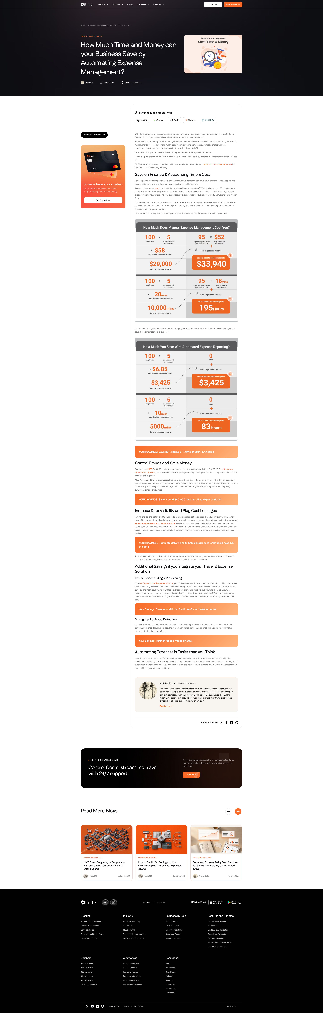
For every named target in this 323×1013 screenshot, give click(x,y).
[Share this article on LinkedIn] (231, 722)
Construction (128, 926)
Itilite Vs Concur (87, 963)
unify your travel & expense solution (156, 583)
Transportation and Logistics (134, 934)
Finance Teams (172, 921)
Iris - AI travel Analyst (217, 921)
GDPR (141, 1006)
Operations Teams (173, 934)
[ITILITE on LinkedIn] (97, 1006)
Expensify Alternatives (132, 976)
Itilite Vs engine (87, 976)
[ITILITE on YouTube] (92, 1006)
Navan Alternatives (131, 963)
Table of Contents (92, 134)
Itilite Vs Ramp (86, 972)
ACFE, (150, 469)
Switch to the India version (154, 902)
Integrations (170, 968)
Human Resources (173, 938)
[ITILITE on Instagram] (102, 1006)
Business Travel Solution (91, 921)
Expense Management (97, 25)
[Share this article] (236, 722)
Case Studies (171, 972)
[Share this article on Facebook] (226, 722)
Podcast (169, 976)
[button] (103, 4)
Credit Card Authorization (218, 930)
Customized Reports (216, 938)
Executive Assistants (174, 930)
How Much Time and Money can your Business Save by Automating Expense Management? (121, 25)
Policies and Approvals (217, 946)
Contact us (170, 984)
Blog (83, 25)
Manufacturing (129, 930)
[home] (86, 4)
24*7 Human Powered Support (220, 942)
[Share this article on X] (221, 722)
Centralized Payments (217, 934)
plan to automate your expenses (217, 164)
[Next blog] (238, 811)
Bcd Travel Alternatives (132, 984)
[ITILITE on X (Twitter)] (87, 1006)
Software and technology (133, 938)
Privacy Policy (115, 1006)
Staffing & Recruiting (131, 921)
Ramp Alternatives (130, 972)
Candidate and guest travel (92, 934)
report (157, 188)
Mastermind (212, 926)
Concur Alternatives (131, 968)
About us (169, 980)
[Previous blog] (229, 811)
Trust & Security (129, 1006)
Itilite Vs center (87, 980)
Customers (170, 993)
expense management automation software (155, 523)
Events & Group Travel (90, 938)
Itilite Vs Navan (87, 968)
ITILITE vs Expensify (89, 984)
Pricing (130, 4)
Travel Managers (172, 926)
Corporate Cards (87, 930)
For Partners (170, 988)
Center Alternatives (131, 980)
